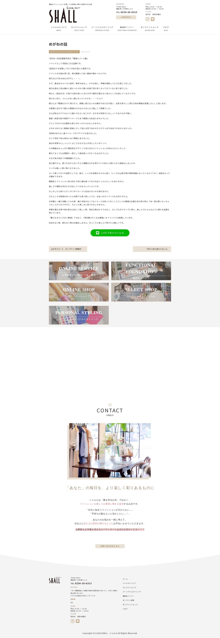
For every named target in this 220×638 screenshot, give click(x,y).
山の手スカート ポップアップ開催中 (66, 249)
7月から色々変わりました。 (158, 249)
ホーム (125, 579)
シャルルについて (59, 28)
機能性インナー (127, 28)
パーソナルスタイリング (102, 28)
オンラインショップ (150, 28)
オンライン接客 (128, 600)
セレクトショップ (79, 28)
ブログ (166, 28)
